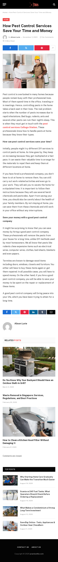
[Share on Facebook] (10, 47)
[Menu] (4, 4)
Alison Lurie (15, 37)
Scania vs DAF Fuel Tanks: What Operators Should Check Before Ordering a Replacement (35, 494)
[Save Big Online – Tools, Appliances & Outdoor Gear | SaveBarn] (10, 526)
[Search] (53, 4)
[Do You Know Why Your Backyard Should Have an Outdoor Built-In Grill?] (29, 361)
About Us (36, 547)
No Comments (48, 37)
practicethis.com (37, 554)
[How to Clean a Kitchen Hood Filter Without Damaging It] (29, 422)
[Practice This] (29, 4)
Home (5, 12)
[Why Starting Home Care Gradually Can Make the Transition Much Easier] (10, 480)
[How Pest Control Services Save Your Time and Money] (29, 71)
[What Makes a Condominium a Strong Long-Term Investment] (10, 511)
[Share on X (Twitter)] (26, 47)
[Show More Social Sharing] (52, 47)
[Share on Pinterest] (42, 47)
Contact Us (23, 547)
